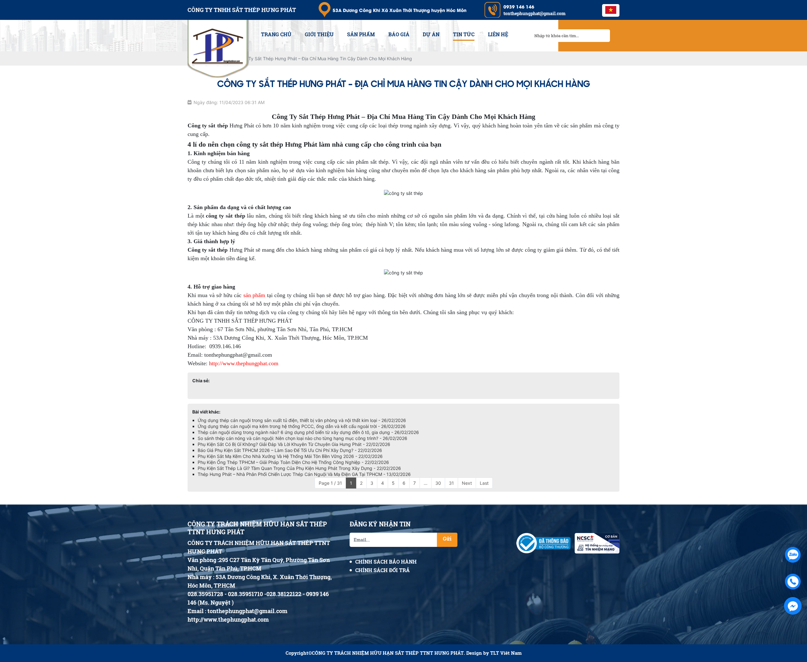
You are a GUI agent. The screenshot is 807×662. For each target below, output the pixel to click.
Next (467, 483)
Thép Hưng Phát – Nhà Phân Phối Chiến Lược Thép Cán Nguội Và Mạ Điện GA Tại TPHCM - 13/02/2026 (304, 474)
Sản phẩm (361, 34)
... (425, 483)
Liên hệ (498, 34)
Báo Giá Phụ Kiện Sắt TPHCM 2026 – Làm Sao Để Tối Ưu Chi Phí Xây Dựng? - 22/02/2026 (290, 450)
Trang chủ (276, 34)
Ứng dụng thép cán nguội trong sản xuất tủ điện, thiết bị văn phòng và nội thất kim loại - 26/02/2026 (302, 420)
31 (451, 483)
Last (484, 483)
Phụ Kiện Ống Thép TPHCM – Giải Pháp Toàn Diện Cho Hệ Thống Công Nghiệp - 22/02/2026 (293, 462)
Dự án (431, 34)
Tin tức (463, 34)
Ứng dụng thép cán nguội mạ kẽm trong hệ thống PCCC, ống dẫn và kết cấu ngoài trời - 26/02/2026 (302, 426)
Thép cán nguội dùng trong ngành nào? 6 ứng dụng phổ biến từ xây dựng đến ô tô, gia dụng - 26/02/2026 (308, 432)
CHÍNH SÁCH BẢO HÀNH (386, 561)
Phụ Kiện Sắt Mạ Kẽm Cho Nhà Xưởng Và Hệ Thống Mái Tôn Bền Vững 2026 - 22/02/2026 (290, 456)
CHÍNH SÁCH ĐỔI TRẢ (382, 570)
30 (438, 483)
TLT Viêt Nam (506, 653)
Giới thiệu (319, 34)
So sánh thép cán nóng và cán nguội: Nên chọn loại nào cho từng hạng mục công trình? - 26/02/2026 (302, 438)
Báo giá (398, 34)
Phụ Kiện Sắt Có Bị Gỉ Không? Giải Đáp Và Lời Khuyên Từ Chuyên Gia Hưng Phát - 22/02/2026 (294, 444)
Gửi (447, 538)
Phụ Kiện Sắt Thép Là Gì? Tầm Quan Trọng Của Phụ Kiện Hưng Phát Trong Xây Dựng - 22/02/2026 (299, 468)
